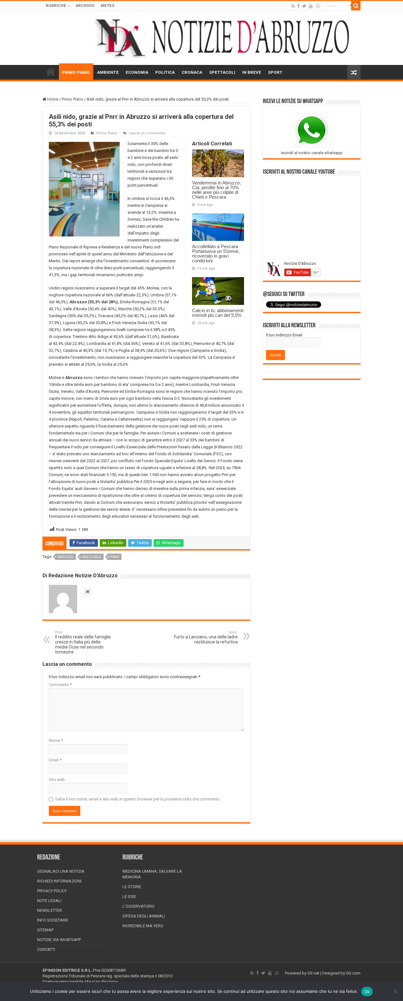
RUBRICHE (56, 5)
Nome (56, 740)
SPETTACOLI (222, 72)
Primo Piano (72, 99)
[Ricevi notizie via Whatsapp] (318, 6)
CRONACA (192, 72)
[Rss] (293, 6)
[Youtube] (310, 6)
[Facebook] (298, 6)
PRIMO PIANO (76, 72)
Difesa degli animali (143, 916)
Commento (60, 684)
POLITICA (165, 72)
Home (52, 99)
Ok (367, 991)
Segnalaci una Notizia (60, 871)
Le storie (131, 886)
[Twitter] (304, 6)
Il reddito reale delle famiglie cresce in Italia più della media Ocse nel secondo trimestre (83, 642)
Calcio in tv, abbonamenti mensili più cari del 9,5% (217, 313)
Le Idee (129, 896)
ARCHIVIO (85, 5)
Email (55, 760)
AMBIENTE (108, 72)
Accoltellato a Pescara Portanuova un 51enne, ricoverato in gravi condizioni (216, 253)
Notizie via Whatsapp (59, 939)
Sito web (57, 779)
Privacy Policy (52, 890)
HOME (51, 71)
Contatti (46, 949)
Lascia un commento (147, 133)
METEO (108, 5)
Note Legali (49, 900)
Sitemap (45, 930)
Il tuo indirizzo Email (284, 335)
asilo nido (91, 557)
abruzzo (66, 557)
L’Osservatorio (138, 906)
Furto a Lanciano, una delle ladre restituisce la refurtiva (206, 637)
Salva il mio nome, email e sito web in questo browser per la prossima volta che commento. (138, 799)
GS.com (353, 973)
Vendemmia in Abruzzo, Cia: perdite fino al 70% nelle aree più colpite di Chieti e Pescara (216, 190)
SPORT (275, 72)
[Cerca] (355, 5)
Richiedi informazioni (59, 881)
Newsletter (49, 910)
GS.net (313, 973)
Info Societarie (52, 920)
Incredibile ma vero (142, 925)
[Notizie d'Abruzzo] (201, 38)
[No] (395, 991)
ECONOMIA (137, 72)
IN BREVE (251, 72)
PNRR (114, 557)
